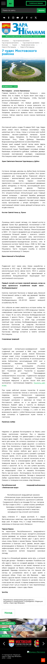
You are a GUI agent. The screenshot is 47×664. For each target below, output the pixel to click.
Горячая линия (36, 3)
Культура (5, 45)
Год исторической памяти (21, 40)
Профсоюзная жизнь (28, 45)
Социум (14, 45)
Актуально (5, 40)
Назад (8, 612)
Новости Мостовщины (9, 47)
